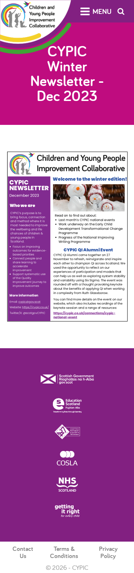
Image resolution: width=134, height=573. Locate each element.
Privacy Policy (108, 551)
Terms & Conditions (64, 551)
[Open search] (121, 11)
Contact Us (23, 551)
